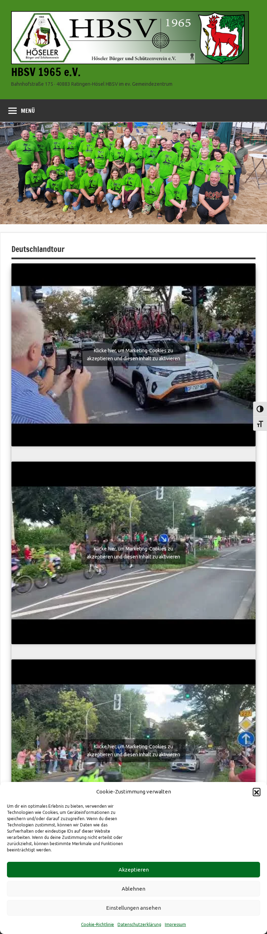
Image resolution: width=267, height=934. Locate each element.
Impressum (175, 924)
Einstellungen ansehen (133, 908)
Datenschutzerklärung (139, 924)
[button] (256, 791)
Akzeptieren (134, 870)
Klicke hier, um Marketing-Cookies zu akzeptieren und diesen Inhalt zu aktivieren (133, 354)
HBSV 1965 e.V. (46, 72)
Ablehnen (133, 889)
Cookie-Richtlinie (97, 924)
